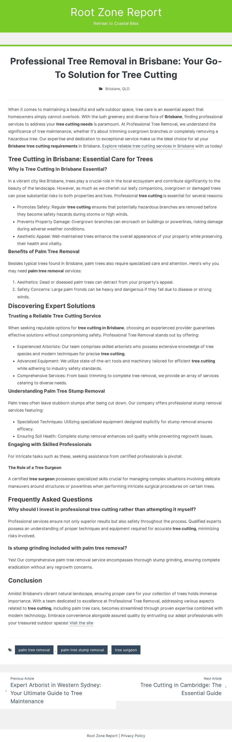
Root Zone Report (116, 12)
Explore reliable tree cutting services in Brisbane (148, 146)
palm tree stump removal (82, 650)
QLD (126, 88)
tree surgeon (126, 650)
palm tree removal (34, 650)
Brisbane (112, 88)
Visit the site (81, 623)
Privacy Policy (133, 735)
